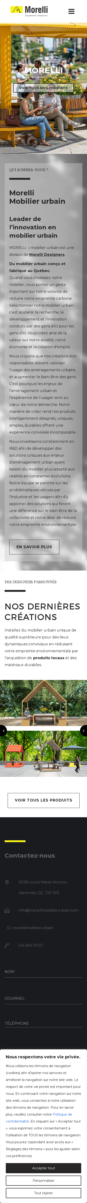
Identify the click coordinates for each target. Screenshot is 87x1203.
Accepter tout (43, 1168)
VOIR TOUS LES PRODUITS (43, 800)
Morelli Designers (46, 254)
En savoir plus (34, 547)
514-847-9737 (31, 945)
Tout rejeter (43, 1193)
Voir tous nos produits (43, 88)
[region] (43, 1126)
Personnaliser (44, 1181)
